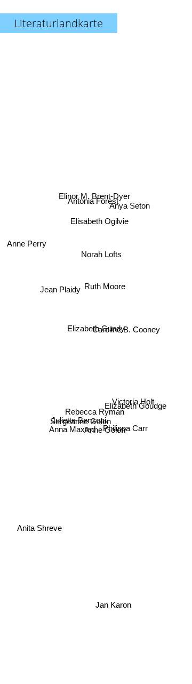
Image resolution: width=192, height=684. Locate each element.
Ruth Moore (104, 285)
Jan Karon (112, 604)
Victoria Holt (132, 407)
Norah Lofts (102, 254)
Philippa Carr (124, 431)
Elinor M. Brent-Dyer (94, 194)
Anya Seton (130, 209)
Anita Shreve (39, 530)
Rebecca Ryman (95, 412)
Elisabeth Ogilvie (100, 220)
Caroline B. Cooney (127, 320)
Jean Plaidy (60, 298)
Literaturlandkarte (58, 23)
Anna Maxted (72, 426)
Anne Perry (26, 240)
